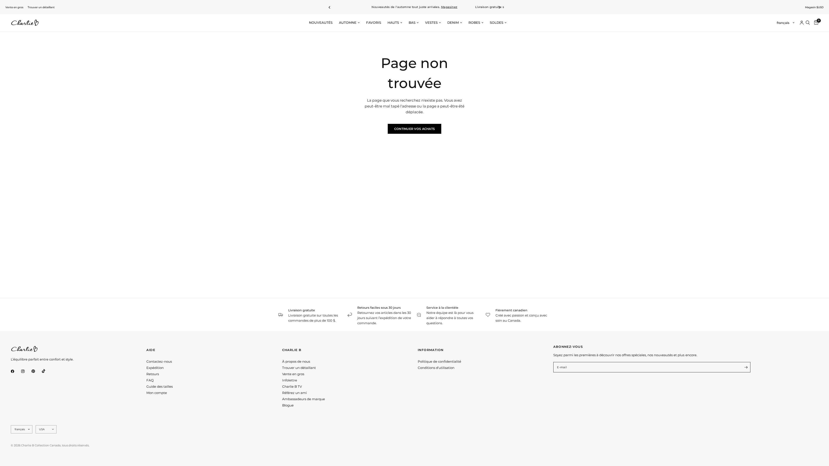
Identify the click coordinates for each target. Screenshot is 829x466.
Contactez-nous (159, 361)
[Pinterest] (36, 371)
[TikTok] (46, 371)
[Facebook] (15, 371)
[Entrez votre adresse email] (746, 367)
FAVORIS (373, 22)
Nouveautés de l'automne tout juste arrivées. (414, 7)
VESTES (431, 22)
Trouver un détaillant (41, 7)
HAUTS (393, 22)
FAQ (150, 380)
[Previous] (329, 7)
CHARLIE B (292, 350)
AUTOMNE (347, 22)
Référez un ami (294, 393)
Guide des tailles (159, 386)
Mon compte (156, 393)
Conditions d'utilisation (436, 368)
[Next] (499, 7)
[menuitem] (14, 7)
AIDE (150, 350)
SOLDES (496, 22)
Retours (152, 374)
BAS (412, 22)
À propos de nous (296, 361)
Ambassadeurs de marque (303, 399)
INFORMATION (430, 350)
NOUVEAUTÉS (320, 22)
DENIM (453, 22)
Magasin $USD (814, 7)
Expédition (155, 368)
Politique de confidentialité (439, 361)
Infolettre (289, 380)
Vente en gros (14, 7)
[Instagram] (26, 371)
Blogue (288, 405)
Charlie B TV (292, 386)
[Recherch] (808, 22)
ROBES (474, 22)
